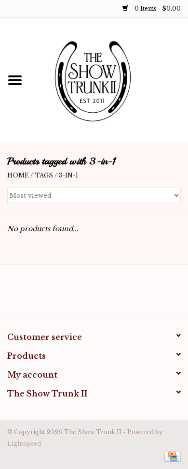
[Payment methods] (171, 455)
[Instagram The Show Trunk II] (102, 293)
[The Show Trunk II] (109, 79)
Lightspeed (24, 443)
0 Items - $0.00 (157, 8)
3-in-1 (68, 175)
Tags (44, 175)
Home (18, 175)
